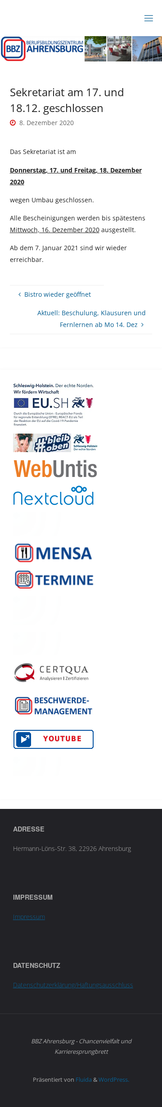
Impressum (29, 916)
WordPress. (114, 1079)
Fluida (83, 1079)
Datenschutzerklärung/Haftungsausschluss (73, 985)
